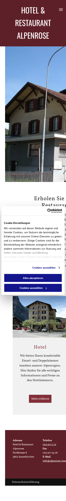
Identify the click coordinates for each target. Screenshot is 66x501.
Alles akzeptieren (33, 277)
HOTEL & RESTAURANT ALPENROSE (33, 22)
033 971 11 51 (49, 444)
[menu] (61, 9)
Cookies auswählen (44, 267)
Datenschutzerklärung (25, 482)
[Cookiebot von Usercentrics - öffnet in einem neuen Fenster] (47, 211)
